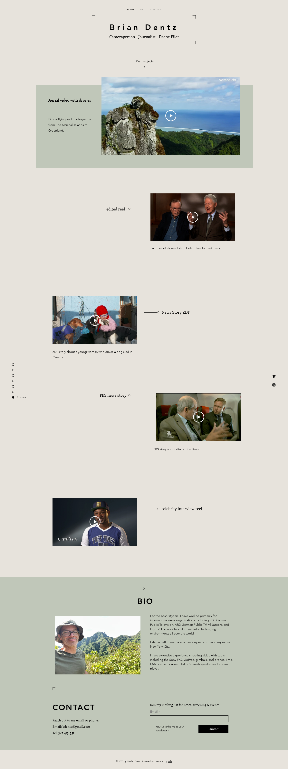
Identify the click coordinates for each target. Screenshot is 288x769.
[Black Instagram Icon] (274, 385)
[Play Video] (170, 115)
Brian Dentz (144, 27)
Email (155, 711)
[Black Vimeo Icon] (274, 376)
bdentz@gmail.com (76, 726)
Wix (170, 761)
